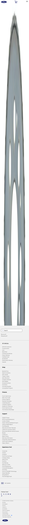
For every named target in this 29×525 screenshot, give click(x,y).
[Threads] (10, 494)
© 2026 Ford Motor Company (7, 500)
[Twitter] (3, 494)
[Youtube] (6, 494)
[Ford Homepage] (5, 521)
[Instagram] (8, 494)
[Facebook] (1, 494)
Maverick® (4, 336)
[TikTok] (1, 495)
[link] (4, 502)
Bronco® (3, 334)
